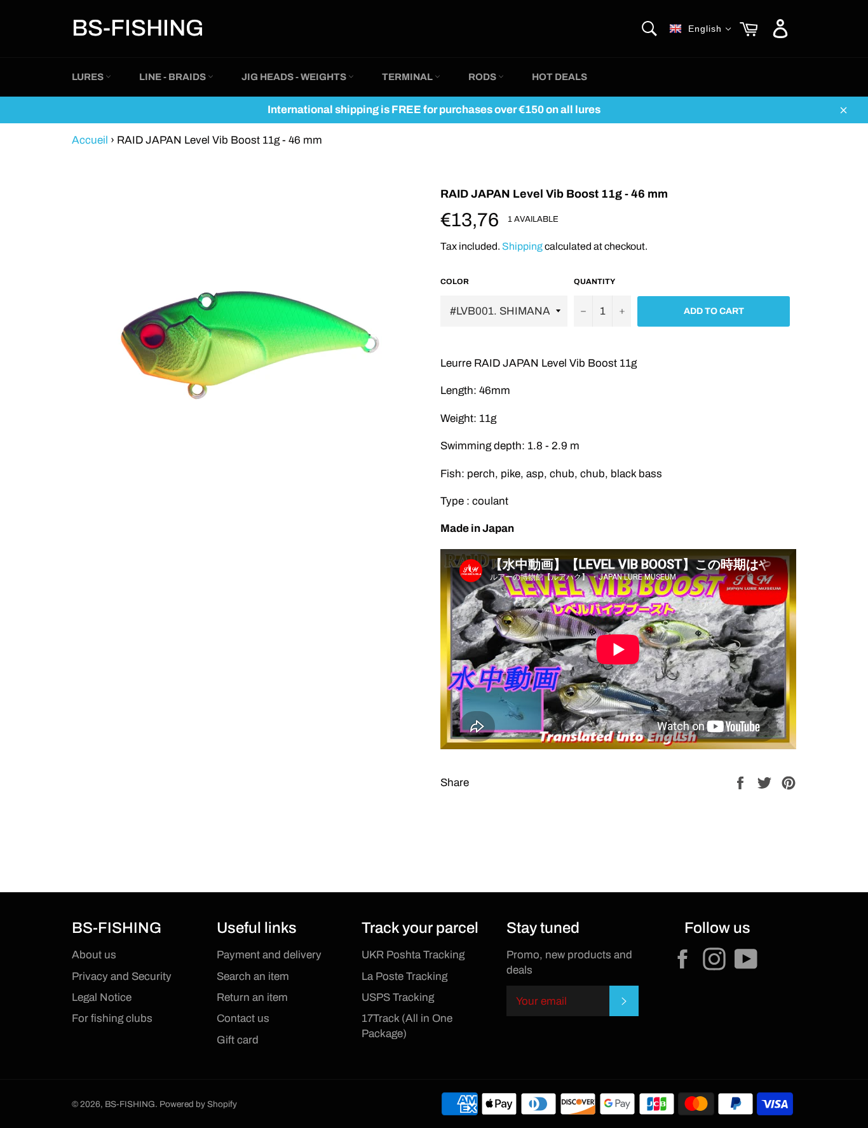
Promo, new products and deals (569, 962)
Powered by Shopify (198, 1104)
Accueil (90, 140)
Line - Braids (173, 77)
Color (454, 281)
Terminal (408, 77)
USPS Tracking (398, 997)
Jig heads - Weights (294, 77)
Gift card (238, 1040)
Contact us (243, 1018)
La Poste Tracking (404, 976)
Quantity (594, 281)
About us (94, 955)
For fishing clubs (112, 1018)
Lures (88, 77)
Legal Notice (102, 997)
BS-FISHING (138, 28)
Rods (483, 77)
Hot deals (559, 77)
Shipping (522, 246)
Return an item (252, 997)
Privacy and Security (122, 976)
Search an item (253, 976)
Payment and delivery (269, 955)
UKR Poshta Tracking (413, 955)
